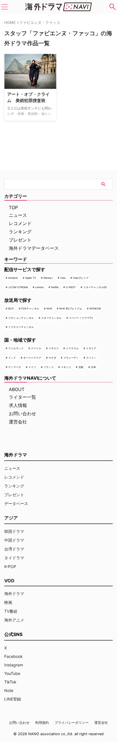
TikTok (10, 681)
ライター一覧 (22, 397)
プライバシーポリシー (72, 722)
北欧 (80, 367)
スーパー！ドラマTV (81, 317)
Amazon (13, 277)
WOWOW (95, 308)
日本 (93, 367)
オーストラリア (32, 357)
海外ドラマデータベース (34, 248)
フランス (48, 367)
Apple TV (30, 277)
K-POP (10, 566)
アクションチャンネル (21, 317)
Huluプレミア (81, 277)
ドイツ (32, 367)
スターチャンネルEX (95, 287)
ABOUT (16, 389)
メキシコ (66, 367)
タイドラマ (14, 557)
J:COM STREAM (18, 287)
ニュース (18, 215)
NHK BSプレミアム (70, 308)
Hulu (63, 277)
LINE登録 (12, 699)
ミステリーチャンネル (21, 327)
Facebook (13, 656)
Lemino (39, 287)
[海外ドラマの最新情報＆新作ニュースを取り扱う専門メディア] (58, 7)
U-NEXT (71, 287)
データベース (16, 503)
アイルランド (16, 348)
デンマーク (14, 367)
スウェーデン (71, 357)
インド (12, 357)
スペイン (91, 357)
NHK (49, 308)
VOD (9, 580)
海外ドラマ (14, 593)
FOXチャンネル (30, 308)
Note (8, 690)
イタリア (91, 348)
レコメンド (20, 223)
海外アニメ (14, 620)
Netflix (55, 287)
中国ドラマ (14, 540)
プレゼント (20, 240)
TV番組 (10, 611)
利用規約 (42, 722)
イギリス (54, 348)
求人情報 (18, 405)
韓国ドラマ (14, 531)
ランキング (20, 231)
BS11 (11, 308)
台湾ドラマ (14, 548)
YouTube (12, 673)
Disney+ (48, 277)
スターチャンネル (51, 317)
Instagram (13, 664)
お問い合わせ (22, 413)
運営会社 (18, 422)
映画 (8, 602)
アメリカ (36, 348)
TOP (13, 207)
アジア (11, 518)
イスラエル (72, 348)
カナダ (52, 357)
